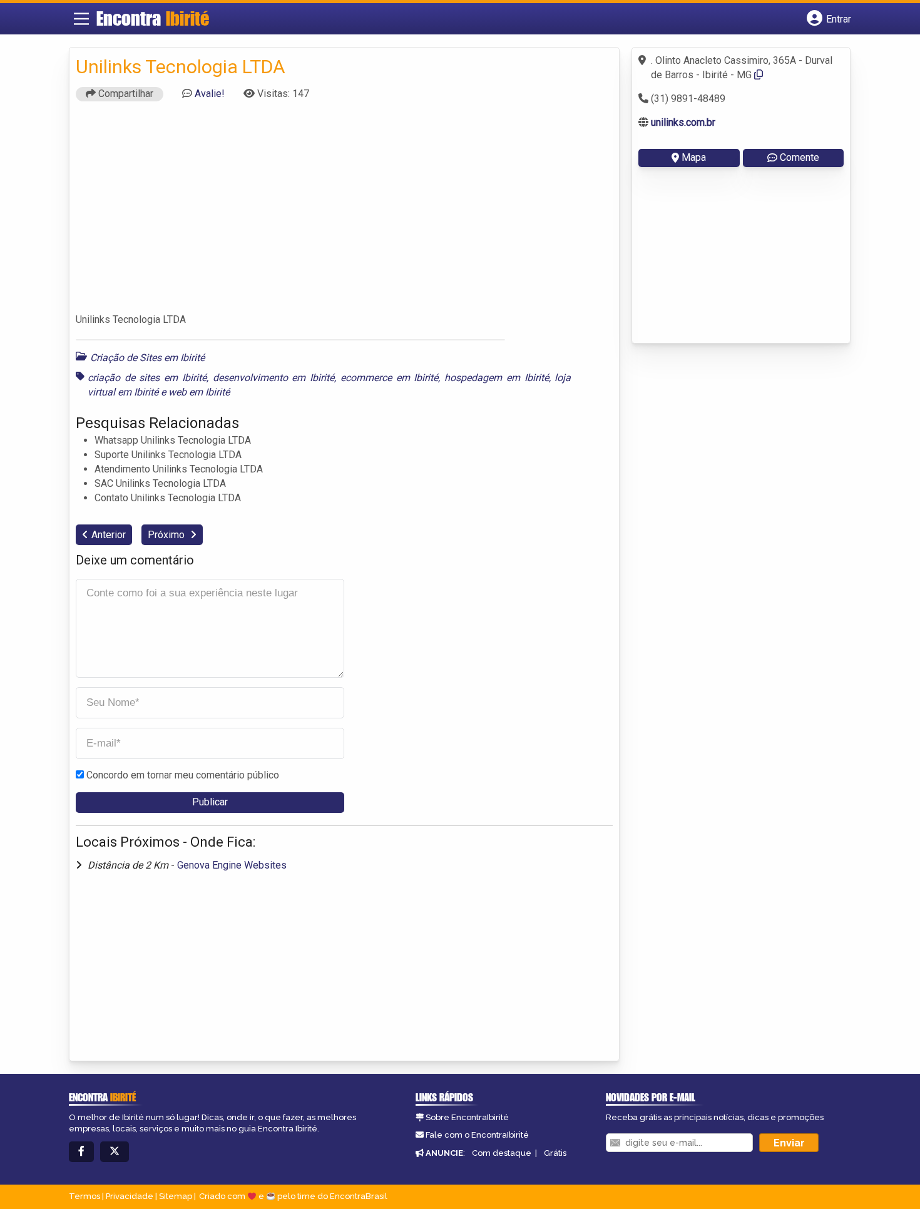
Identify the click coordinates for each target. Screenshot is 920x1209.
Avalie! (210, 93)
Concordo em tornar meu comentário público (182, 775)
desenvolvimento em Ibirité (273, 378)
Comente (799, 157)
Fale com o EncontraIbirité (477, 1135)
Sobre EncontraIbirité (467, 1117)
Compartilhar (124, 93)
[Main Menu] (81, 18)
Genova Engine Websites (232, 865)
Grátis (555, 1153)
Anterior (108, 535)
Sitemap (175, 1196)
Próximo (167, 535)
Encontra (152, 18)
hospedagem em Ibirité (496, 378)
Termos (84, 1196)
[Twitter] (114, 1151)
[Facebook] (81, 1151)
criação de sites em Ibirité (147, 378)
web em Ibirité (199, 392)
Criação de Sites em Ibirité (147, 358)
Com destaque (501, 1153)
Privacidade (129, 1196)
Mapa (694, 157)
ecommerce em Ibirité (389, 378)
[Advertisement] (344, 212)
